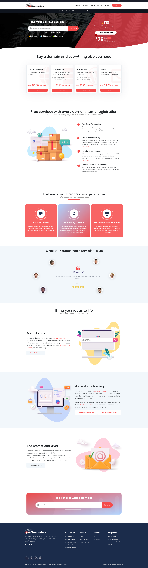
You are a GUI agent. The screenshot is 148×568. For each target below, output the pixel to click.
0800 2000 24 (31, 1)
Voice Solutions (112, 545)
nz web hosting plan (101, 391)
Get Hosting (62, 90)
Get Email (110, 90)
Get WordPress (86, 90)
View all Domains (36, 353)
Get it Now (73, 28)
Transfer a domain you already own (53, 32)
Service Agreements (117, 564)
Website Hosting (69, 545)
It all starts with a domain (74, 498)
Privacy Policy (107, 564)
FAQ (95, 536)
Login (48, 1)
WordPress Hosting (70, 547)
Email (93, 5)
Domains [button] (78, 5)
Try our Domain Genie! (81, 11)
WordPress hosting (86, 405)
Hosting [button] (85, 5)
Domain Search (69, 536)
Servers (100, 5)
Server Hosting (112, 536)
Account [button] (117, 5)
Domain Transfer (70, 539)
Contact (38, 1)
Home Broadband (113, 539)
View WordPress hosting (109, 412)
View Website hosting (86, 412)
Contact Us (97, 539)
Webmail (43, 1)
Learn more (85, 133)
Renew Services (83, 539)
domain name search (61, 338)
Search (38, 90)
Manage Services (84, 542)
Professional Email (70, 542)
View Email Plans (36, 465)
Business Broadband (114, 542)
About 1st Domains (31, 545)
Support (108, 5)
